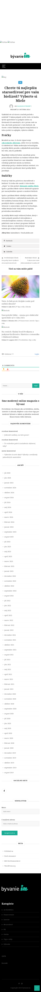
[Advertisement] (20, 20)
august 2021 (9, 655)
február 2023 (9, 566)
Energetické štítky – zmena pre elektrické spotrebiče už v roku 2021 (20, 316)
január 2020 (8, 748)
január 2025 (8, 483)
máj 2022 (7, 610)
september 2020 (10, 709)
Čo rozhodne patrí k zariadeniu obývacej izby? (19, 444)
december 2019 (10, 753)
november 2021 (10, 640)
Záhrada (28, 307)
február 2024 (9, 522)
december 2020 (10, 694)
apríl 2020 (8, 733)
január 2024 (8, 527)
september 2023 (10, 532)
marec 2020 (8, 738)
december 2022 (10, 576)
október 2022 (9, 586)
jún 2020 (7, 723)
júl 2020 (7, 718)
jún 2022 (7, 605)
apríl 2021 (8, 674)
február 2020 (9, 743)
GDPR (4, 956)
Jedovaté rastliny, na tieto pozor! (16, 435)
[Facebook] (4, 790)
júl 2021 (7, 660)
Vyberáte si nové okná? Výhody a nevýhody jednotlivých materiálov (20, 456)
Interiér (32, 321)
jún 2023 (7, 547)
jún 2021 (7, 664)
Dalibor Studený (24, 106)
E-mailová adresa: (8, 820)
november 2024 (10, 488)
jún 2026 (7, 478)
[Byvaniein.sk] (20, 52)
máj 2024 (7, 507)
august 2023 (9, 537)
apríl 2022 (8, 615)
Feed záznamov (10, 856)
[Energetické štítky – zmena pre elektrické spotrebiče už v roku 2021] (20, 310)
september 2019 (10, 768)
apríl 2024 (8, 512)
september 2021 (10, 650)
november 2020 (10, 699)
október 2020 (9, 704)
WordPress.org (10, 866)
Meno (4, 807)
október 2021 (9, 645)
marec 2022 (8, 620)
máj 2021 (7, 669)
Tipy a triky (21, 307)
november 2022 (10, 581)
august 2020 (9, 714)
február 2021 (9, 684)
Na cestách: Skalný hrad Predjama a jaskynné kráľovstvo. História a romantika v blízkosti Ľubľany (20, 334)
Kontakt (5, 963)
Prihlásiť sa (8, 851)
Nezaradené (8, 924)
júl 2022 (7, 601)
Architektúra (24, 340)
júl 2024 (7, 502)
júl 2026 (7, 473)
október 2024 (9, 493)
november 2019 (10, 758)
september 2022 (10, 591)
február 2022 (9, 625)
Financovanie (24, 321)
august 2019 (9, 773)
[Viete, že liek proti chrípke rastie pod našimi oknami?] (20, 286)
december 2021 (10, 635)
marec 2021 (8, 679)
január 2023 (8, 571)
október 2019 (9, 763)
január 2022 (8, 630)
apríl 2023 (8, 556)
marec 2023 (8, 561)
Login (36, 354)
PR (20, 82)
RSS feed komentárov (12, 861)
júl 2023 (7, 542)
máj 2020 (7, 728)
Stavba (6, 934)
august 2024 (9, 497)
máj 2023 (7, 551)
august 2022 (9, 596)
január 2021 (8, 689)
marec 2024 (8, 517)
